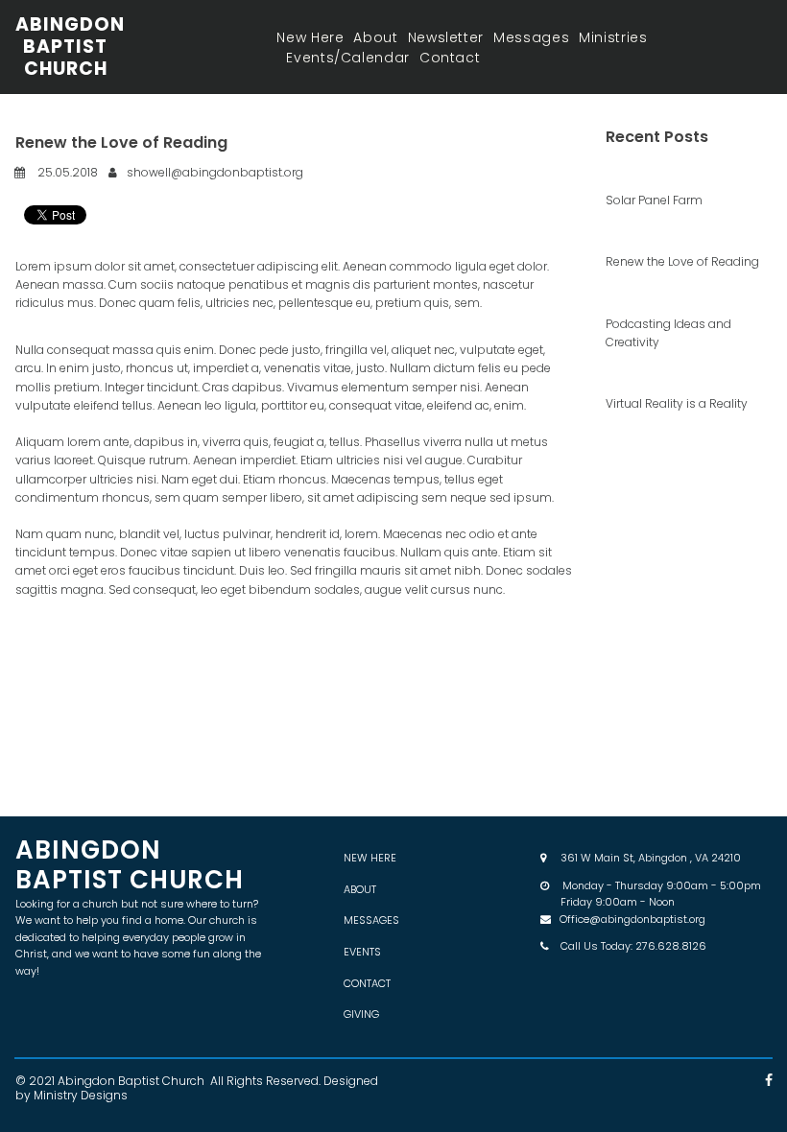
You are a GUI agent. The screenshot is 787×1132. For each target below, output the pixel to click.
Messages (531, 37)
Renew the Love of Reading (682, 261)
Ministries (613, 37)
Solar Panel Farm (654, 200)
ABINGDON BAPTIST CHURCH (70, 47)
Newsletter (446, 37)
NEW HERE (370, 857)
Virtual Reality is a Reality (677, 403)
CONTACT (367, 983)
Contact (449, 57)
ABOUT (360, 889)
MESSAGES (371, 920)
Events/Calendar (348, 57)
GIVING (361, 1014)
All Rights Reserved (264, 1081)
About (375, 37)
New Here (310, 37)
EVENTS (362, 951)
